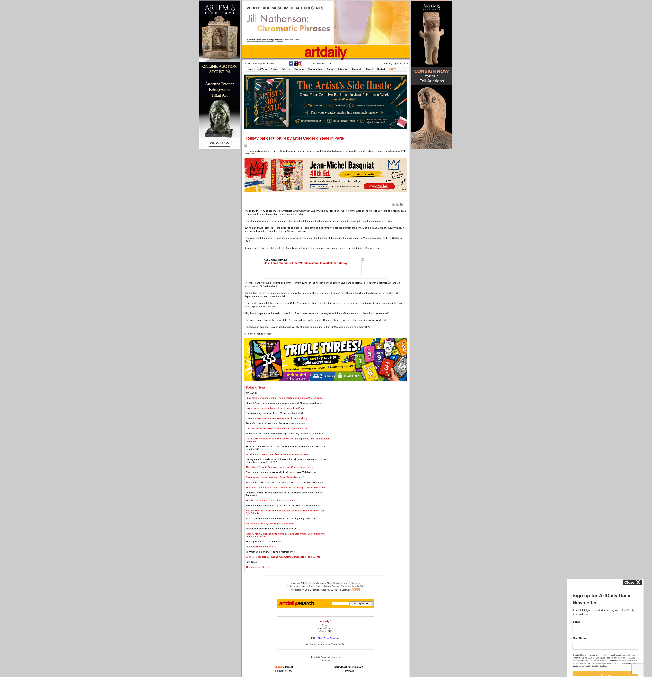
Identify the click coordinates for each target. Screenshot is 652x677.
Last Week (262, 69)
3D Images (336, 590)
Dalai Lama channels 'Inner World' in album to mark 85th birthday (305, 263)
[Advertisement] (367, 409)
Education (314, 590)
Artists (274, 69)
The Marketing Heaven (258, 567)
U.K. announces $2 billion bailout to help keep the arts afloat (278, 428)
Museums (299, 69)
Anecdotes (296, 590)
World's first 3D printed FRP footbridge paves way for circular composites (285, 433)
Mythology (325, 590)
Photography (354, 583)
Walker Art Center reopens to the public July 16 (271, 528)
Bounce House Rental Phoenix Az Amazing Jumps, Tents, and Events (283, 556)
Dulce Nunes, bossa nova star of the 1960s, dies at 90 (275, 477)
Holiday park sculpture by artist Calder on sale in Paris (275, 408)
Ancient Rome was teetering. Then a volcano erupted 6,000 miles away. (284, 397)
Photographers (315, 69)
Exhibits (304, 583)
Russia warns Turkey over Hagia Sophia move (270, 523)
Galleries (286, 69)
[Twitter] (296, 65)
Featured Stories (339, 586)
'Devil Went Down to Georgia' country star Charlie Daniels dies (279, 467)
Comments (356, 69)
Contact (381, 69)
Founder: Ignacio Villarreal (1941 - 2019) (325, 628)
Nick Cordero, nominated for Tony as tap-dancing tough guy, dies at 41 (284, 518)
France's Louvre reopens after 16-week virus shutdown (275, 423)
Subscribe (342, 69)
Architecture (341, 583)
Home (250, 69)
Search (369, 69)
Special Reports (323, 586)
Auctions (352, 586)
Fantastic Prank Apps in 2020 (261, 546)
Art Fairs (361, 586)
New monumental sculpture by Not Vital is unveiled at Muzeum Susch (283, 505)
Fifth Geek (251, 562)
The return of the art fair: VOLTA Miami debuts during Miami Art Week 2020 (286, 487)
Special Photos (308, 586)
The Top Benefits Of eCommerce (263, 541)
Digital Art (331, 583)
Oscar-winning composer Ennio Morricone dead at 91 (274, 413)
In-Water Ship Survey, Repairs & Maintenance (270, 551)
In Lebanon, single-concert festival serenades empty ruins (277, 454)
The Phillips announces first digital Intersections (271, 500)
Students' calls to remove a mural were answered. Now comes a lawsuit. (284, 403)
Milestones (321, 583)
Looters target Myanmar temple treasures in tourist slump (276, 418)
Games (330, 69)
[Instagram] (300, 65)
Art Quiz (305, 590)
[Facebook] (291, 65)
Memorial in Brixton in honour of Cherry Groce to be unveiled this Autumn (285, 482)
